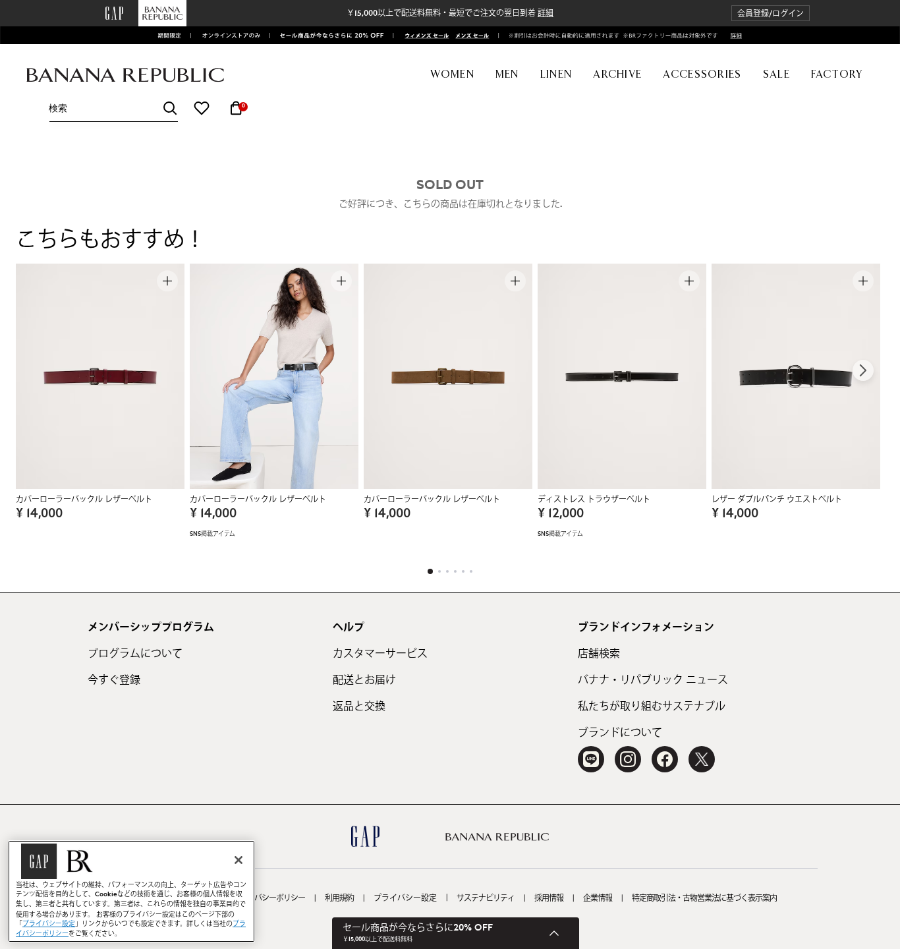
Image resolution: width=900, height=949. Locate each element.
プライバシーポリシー (269, 898)
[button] (770, 13)
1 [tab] (430, 571)
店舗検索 (599, 653)
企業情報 (597, 898)
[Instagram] (628, 759)
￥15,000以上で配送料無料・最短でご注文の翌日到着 (450, 13)
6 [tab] (471, 571)
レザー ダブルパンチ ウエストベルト (777, 499)
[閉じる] (238, 860)
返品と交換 (359, 706)
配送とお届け (364, 680)
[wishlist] (202, 108)
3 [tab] (447, 571)
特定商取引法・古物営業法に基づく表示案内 (704, 898)
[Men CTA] (470, 35)
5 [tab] (463, 571)
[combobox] (113, 108)
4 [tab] (455, 571)
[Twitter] (702, 759)
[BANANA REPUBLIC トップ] (125, 75)
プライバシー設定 (405, 898)
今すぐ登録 (114, 680)
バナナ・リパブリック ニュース (653, 680)
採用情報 (548, 898)
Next (863, 370)
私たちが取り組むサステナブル (651, 706)
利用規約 (339, 898)
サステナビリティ (486, 898)
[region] (131, 891)
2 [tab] (439, 571)
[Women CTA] (423, 35)
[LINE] (591, 759)
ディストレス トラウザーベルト (594, 499)
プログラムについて (135, 653)
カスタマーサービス (380, 653)
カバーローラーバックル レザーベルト (84, 499)
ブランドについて (620, 733)
